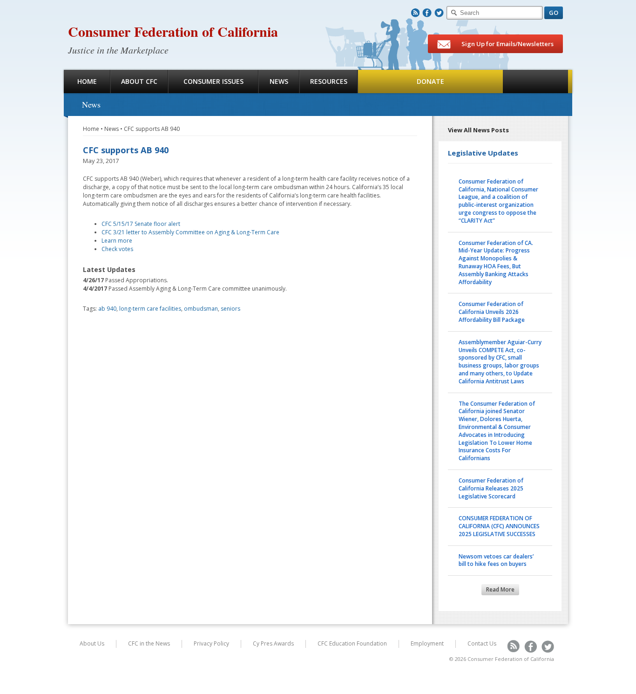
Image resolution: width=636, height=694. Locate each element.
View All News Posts (478, 130)
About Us (92, 643)
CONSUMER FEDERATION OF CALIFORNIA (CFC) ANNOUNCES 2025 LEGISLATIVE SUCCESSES (499, 526)
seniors (230, 309)
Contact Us (481, 643)
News (279, 81)
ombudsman (201, 309)
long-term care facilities (150, 309)
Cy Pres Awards (273, 643)
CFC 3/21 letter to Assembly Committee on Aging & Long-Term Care (190, 232)
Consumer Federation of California (173, 31)
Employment (427, 643)
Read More (500, 589)
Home (87, 81)
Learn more (116, 241)
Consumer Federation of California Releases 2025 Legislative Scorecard (491, 488)
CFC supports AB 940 (152, 129)
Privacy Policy (211, 643)
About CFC (139, 81)
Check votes (117, 249)
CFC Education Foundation (352, 643)
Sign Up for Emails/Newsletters (507, 44)
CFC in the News (149, 643)
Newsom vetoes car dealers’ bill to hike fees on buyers (496, 560)
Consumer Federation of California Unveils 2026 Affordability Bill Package (492, 312)
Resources (328, 81)
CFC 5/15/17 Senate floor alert (140, 224)
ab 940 (107, 309)
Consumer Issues (213, 81)
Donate (430, 81)
